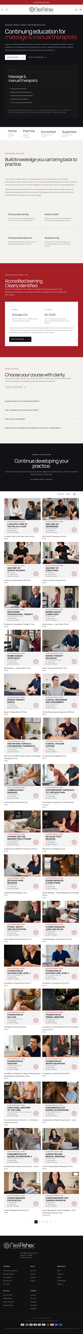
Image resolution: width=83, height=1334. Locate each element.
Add (77, 531)
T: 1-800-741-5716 (26, 1257)
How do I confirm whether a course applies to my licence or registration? (41, 428)
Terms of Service (8, 1302)
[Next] (50, 1222)
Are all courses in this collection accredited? (41, 401)
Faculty (32, 1274)
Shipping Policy (8, 1305)
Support (32, 1280)
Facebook (33, 1305)
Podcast (60, 1274)
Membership (7, 1280)
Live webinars (7, 1277)
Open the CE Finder (17, 339)
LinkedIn (33, 1295)
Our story (33, 1270)
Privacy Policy (7, 1295)
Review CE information (36, 57)
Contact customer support (14, 387)
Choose (77, 575)
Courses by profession (10, 1270)
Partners (33, 1277)
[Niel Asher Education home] (41, 1246)
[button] (68, 494)
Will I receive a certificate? (41, 419)
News (59, 1277)
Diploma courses (8, 1274)
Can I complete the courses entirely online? (41, 410)
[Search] (6, 10)
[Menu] (2, 9)
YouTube (33, 1298)
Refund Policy (7, 1298)
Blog (58, 1270)
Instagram (33, 1302)
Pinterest (33, 1308)
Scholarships (61, 1280)
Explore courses (12, 57)
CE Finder (6, 1284)
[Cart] (80, 10)
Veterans (60, 1284)
